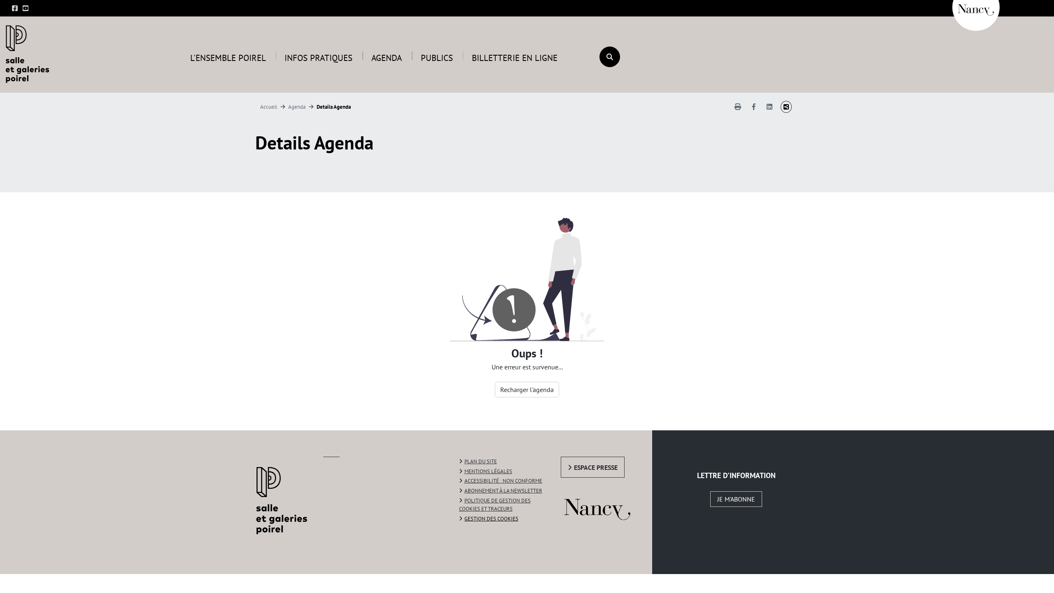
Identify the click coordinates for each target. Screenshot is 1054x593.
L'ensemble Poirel (228, 57)
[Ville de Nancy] (976, 6)
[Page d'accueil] (29, 53)
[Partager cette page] (786, 106)
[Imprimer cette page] (738, 106)
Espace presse (596, 467)
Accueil (268, 106)
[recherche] (609, 57)
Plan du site (480, 461)
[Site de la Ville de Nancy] (607, 507)
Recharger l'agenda (527, 389)
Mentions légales (488, 471)
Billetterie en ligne (514, 57)
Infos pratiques (318, 57)
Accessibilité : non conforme (503, 480)
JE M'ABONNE (736, 499)
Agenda (386, 57)
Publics (437, 57)
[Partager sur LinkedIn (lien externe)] (769, 106)
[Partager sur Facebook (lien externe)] (753, 106)
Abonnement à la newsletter (503, 490)
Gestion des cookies (491, 518)
